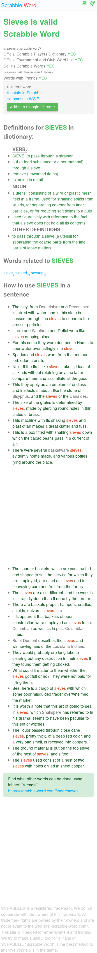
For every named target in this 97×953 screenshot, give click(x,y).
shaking (58, 420)
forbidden (20, 360)
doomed (64, 342)
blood (46, 336)
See (16, 688)
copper (78, 766)
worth (25, 706)
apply (35, 384)
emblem (59, 384)
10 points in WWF (23, 98)
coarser (59, 204)
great (53, 426)
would (28, 652)
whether (71, 670)
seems (38, 718)
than (48, 598)
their (71, 658)
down (87, 432)
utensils (37, 360)
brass (34, 414)
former (84, 598)
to (28, 156)
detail (38, 179)
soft (60, 211)
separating (41, 204)
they (42, 342)
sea (88, 706)
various (67, 456)
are (66, 568)
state (72, 312)
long (62, 652)
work (84, 592)
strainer (66, 156)
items (52, 173)
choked (62, 664)
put (15, 161)
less (16, 598)
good (83, 378)
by (80, 402)
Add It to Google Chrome (32, 107)
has (65, 712)
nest (27, 754)
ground (27, 748)
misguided (42, 694)
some (17, 694)
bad (28, 742)
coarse (45, 242)
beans (48, 438)
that (15, 223)
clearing (19, 658)
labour (45, 390)
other (62, 161)
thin (88, 408)
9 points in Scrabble (25, 92)
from (89, 199)
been (64, 718)
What (17, 670)
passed (18, 318)
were (73, 330)
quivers (33, 610)
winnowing (21, 646)
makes (38, 426)
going (74, 706)
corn (36, 586)
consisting (38, 193)
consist (49, 760)
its (67, 223)
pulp (88, 211)
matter (44, 248)
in (30, 179)
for (53, 199)
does (38, 223)
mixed (21, 312)
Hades (83, 342)
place (47, 462)
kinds (22, 372)
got (28, 676)
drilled (49, 766)
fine (82, 242)
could (28, 670)
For (15, 342)
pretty (31, 736)
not (47, 223)
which (17, 438)
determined (66, 402)
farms (78, 586)
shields (18, 610)
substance (42, 161)
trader (57, 694)
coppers (79, 742)
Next (16, 366)
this (64, 312)
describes (47, 640)
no (45, 676)
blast (16, 426)
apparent (28, 616)
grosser (19, 324)
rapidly (27, 598)
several (40, 450)
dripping (32, 336)
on (63, 748)
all (62, 223)
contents (77, 223)
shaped (27, 574)
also (44, 592)
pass (35, 156)
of (49, 193)
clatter (64, 426)
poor (27, 694)
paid (81, 676)
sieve (35, 168)
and (64, 306)
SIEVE (18, 156)
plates (17, 414)
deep (60, 736)
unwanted (37, 173)
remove (19, 173)
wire (59, 193)
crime (32, 342)
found (26, 664)
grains (45, 402)
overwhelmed (76, 694)
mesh (87, 193)
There (17, 450)
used (46, 199)
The (15, 306)
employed (28, 580)
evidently (20, 456)
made (31, 408)
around (28, 462)
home (35, 456)
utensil (22, 193)
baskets (42, 568)
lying (16, 462)
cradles (84, 604)
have (54, 718)
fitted (40, 432)
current (78, 438)
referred (77, 712)
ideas (80, 366)
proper (52, 604)
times (17, 634)
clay (24, 306)
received (56, 742)
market (25, 700)
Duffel (63, 330)
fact (84, 217)
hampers (68, 604)
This (16, 384)
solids (79, 199)
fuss (83, 426)
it (35, 670)
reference (59, 217)
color (77, 736)
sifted (63, 754)
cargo (44, 688)
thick (41, 736)
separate (74, 318)
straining (65, 199)
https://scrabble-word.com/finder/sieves (43, 791)
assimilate (56, 378)
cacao (36, 438)
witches (37, 724)
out (30, 658)
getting (49, 664)
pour (16, 348)
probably (42, 652)
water (41, 312)
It (13, 616)
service (60, 574)
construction (23, 622)
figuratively (32, 217)
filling (17, 682)
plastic (75, 193)
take (66, 366)
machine (29, 420)
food (28, 161)
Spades (19, 354)
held (16, 199)
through (48, 156)
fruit (52, 586)
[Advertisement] (48, 515)
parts (57, 242)
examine (20, 179)
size (24, 402)
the (77, 217)
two (81, 760)
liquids (18, 204)
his (15, 718)
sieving (38, 272)
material (75, 161)
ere (54, 652)
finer (80, 204)
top (76, 748)
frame (34, 199)
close (65, 730)
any (62, 372)
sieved (22, 272)
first (36, 366)
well (41, 628)
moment (82, 354)
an (48, 384)
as (43, 384)
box (32, 432)
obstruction (52, 658)
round (63, 408)
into (59, 348)
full (34, 676)
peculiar (77, 718)
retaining (50, 372)
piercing (50, 408)
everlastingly (44, 348)
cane (75, 730)
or (54, 161)
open (69, 616)
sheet (65, 766)
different (56, 592)
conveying (21, 586)
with (46, 217)
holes (74, 408)
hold (55, 223)
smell (37, 742)
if (24, 366)
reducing (48, 211)
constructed (80, 568)
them (33, 378)
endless (79, 384)
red (69, 736)
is (13, 312)
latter (78, 372)
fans (36, 646)
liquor (25, 730)
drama (24, 718)
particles (20, 211)
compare (20, 378)
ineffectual (29, 390)
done (38, 598)
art (61, 706)
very (19, 742)
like (82, 330)
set (22, 724)
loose (32, 248)
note (38, 706)
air (29, 426)
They (16, 652)
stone (72, 390)
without (34, 372)
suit (42, 574)
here (26, 688)
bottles (81, 456)
